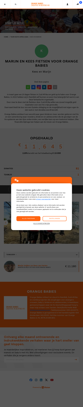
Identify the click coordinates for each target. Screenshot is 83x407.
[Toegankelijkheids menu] (80, 2)
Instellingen (54, 218)
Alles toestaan (28, 218)
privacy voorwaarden (43, 199)
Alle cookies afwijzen (41, 223)
